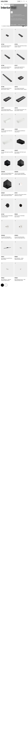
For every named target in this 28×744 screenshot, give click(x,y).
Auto (19, 24)
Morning (23, 24)
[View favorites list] (24, 1)
